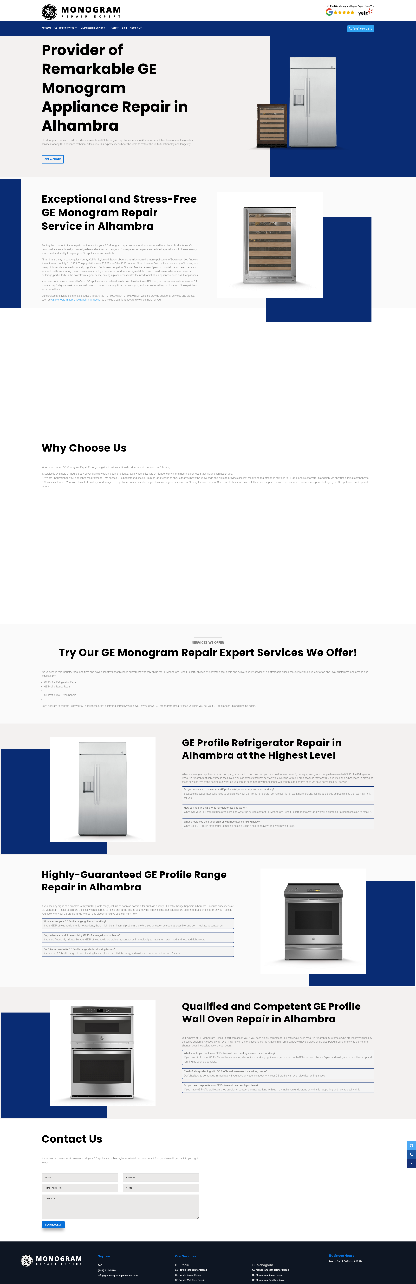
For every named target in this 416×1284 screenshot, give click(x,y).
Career (114, 28)
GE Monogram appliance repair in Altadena (75, 299)
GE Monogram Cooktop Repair (268, 1280)
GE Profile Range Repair (188, 1275)
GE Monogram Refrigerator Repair (270, 1269)
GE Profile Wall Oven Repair (190, 1280)
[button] (411, 1163)
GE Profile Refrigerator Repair (191, 1269)
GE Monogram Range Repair (267, 1275)
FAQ (100, 1265)
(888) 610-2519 (362, 28)
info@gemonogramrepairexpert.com (118, 1275)
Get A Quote (53, 159)
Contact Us (136, 28)
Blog (124, 28)
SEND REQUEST (53, 1224)
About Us (46, 28)
